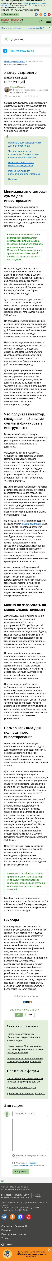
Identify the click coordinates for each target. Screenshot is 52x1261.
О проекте (6, 1226)
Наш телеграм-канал (22, 51)
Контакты (6, 1230)
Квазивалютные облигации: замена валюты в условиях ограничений (25, 1060)
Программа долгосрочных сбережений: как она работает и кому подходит (23, 1037)
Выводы (12, 179)
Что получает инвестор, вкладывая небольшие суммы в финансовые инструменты (24, 154)
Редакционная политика (13, 1234)
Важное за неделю (11, 28)
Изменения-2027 (36, 28)
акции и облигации (31, 524)
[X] (27, 1002)
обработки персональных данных (25, 1164)
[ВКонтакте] (24, 1002)
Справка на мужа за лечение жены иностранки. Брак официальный (25, 1080)
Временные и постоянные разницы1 (26, 1093)
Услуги (4, 1238)
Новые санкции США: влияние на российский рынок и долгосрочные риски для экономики (25, 1049)
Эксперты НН (21, 1226)
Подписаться (10, 14)
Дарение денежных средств (21, 1087)
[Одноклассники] (30, 1002)
